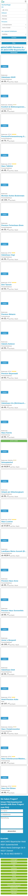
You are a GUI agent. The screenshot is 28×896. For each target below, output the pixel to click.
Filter (14, 43)
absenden (12, 831)
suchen (13, 37)
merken (5, 66)
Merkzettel (13, 52)
